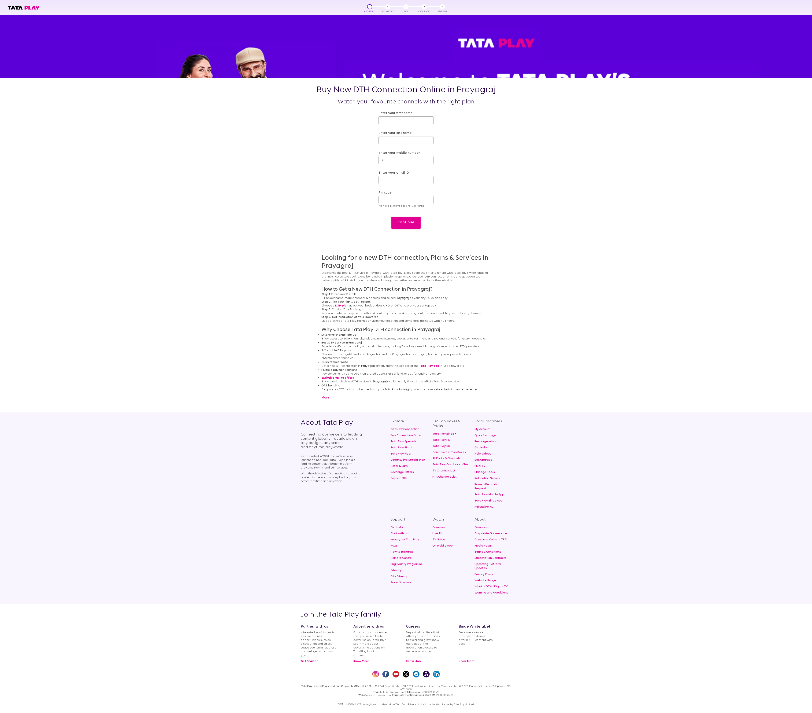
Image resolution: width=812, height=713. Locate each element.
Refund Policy (484, 506)
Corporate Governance (491, 533)
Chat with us (399, 533)
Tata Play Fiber (401, 453)
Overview (439, 527)
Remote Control (401, 558)
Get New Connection (405, 429)
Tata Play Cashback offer (450, 464)
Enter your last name (395, 133)
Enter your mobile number (399, 153)
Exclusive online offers (337, 377)
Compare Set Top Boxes (449, 452)
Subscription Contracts (490, 558)
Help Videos (483, 453)
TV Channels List (443, 470)
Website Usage (485, 580)
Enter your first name (396, 113)
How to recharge (402, 552)
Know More (361, 661)
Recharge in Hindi (486, 441)
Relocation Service (487, 478)
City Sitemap (399, 576)
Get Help (481, 447)
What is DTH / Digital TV (491, 586)
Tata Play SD (441, 446)
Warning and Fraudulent (491, 592)
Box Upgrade (483, 460)
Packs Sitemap (401, 582)
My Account (483, 429)
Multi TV (480, 466)
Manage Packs (485, 472)
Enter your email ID (394, 172)
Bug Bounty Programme (407, 564)
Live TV (437, 533)
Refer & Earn (399, 466)
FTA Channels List (444, 476)
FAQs (394, 545)
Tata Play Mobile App (489, 494)
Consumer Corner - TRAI (491, 539)
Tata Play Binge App (489, 500)
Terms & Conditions (488, 552)
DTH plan (341, 305)
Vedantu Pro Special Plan (408, 460)
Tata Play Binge (401, 447)
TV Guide (438, 539)
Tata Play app (429, 366)
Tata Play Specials (403, 441)
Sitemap (396, 570)
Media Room (483, 545)
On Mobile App (442, 545)
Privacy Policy (484, 574)
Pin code (385, 192)
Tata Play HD (441, 440)
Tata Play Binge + (444, 433)
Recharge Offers (402, 472)
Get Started (309, 661)
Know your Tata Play (405, 539)
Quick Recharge (485, 435)
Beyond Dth (399, 478)
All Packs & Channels (446, 458)
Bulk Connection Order (406, 435)
